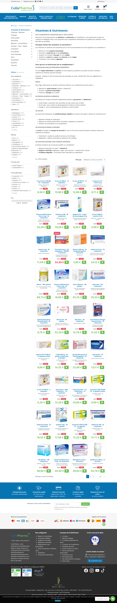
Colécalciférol (18, 167)
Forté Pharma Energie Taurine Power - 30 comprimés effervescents (97, 322)
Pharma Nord (18, 119)
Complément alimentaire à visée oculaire (61, 429)
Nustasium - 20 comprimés (98, 355)
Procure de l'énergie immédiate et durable (97, 325)
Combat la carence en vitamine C (61, 360)
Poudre (16, 186)
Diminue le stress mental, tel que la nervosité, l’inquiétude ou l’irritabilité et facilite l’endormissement (97, 255)
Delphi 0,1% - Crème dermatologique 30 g (80, 215)
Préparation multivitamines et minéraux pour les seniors (79, 464)
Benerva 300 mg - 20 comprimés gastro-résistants (80, 251)
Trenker (17, 117)
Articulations (15, 51)
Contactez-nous (15, 1)
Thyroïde (14, 65)
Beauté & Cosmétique (43, 536)
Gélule (16, 178)
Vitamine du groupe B (43, 253)
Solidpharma (18, 125)
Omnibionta (18, 144)
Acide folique (18, 165)
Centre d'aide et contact (69, 548)
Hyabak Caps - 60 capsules (61, 425)
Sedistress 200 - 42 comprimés (97, 425)
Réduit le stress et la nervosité (62, 218)
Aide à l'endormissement (97, 358)
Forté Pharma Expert (21, 146)
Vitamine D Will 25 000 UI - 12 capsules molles (79, 426)
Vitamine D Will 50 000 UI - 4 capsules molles (97, 390)
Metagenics (18, 113)
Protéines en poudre (97, 463)
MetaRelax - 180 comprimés (43, 460)
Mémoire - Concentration (19, 43)
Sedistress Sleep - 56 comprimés (44, 425)
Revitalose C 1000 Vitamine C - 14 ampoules (62, 391)
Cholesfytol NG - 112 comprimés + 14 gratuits (80, 391)
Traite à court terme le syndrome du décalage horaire (44, 221)
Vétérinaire (40, 553)
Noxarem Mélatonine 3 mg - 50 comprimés (61, 460)
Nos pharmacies (66, 557)
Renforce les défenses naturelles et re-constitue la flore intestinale (62, 325)
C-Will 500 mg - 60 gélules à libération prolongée (61, 356)
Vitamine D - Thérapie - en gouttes (97, 218)
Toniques (14, 35)
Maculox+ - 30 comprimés (79, 320)
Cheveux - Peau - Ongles (19, 46)
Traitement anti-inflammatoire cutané (97, 185)
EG (15, 127)
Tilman (16, 121)
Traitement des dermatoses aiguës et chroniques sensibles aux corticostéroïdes (79, 220)
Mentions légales (66, 538)
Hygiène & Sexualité (43, 540)
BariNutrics (18, 152)
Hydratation (15, 60)
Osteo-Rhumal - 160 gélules (79, 285)
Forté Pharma (19, 115)
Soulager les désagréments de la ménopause (79, 360)
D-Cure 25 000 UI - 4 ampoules (43, 390)
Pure (16, 138)
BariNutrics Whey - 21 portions (97, 460)
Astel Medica (18, 123)
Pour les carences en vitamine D (43, 359)
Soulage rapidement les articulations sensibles (62, 255)
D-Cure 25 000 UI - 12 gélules (80, 182)
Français (101, 1)
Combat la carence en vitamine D (97, 394)
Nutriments (14, 40)
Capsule (17, 180)
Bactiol (16, 140)
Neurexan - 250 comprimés (98, 285)
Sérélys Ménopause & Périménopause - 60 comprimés (79, 356)
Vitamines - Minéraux (18, 32)
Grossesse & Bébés (42, 538)
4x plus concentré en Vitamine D (43, 185)
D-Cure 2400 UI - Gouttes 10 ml (97, 215)
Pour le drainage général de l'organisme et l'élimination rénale (43, 326)
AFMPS (42, 567)
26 (100, 476)
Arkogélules (18, 142)
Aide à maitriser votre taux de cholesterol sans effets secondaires (79, 396)
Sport (13, 57)
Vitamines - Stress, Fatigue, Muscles (44, 464)
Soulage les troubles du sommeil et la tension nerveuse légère (44, 430)
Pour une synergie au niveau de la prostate (43, 287)
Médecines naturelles (43, 542)
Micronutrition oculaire (79, 323)
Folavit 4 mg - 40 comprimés (43, 250)
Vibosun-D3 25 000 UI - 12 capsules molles (43, 355)
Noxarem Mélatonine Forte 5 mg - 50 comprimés (43, 216)
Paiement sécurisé (67, 546)
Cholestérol (14, 49)
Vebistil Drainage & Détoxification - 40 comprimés (43, 321)
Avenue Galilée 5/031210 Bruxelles (39, 574)
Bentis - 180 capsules (44, 284)
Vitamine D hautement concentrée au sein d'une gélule (79, 186)
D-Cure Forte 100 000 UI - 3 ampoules (44, 182)
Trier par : (78, 160)
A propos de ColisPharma (69, 544)
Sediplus (17, 154)
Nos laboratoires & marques (70, 559)
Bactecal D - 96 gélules (62, 320)
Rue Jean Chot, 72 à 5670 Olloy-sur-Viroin (57, 590)
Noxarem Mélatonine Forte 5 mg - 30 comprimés (61, 286)
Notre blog (64, 561)
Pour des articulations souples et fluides (79, 289)
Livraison (64, 536)
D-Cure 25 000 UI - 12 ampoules (62, 182)
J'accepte (57, 600)
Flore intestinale (16, 54)
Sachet (16, 188)
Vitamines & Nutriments (20, 30)
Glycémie (14, 62)
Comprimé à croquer (21, 182)
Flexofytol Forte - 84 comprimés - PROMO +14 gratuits (62, 251)
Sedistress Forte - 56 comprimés (98, 250)
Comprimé (18, 176)
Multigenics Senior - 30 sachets (80, 460)
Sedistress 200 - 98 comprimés (62, 215)
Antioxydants (15, 38)
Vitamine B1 (80, 255)
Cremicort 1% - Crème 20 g (98, 182)
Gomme (17, 184)
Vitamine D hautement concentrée (61, 185)
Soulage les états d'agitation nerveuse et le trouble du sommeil (97, 290)
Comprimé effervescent (22, 190)
